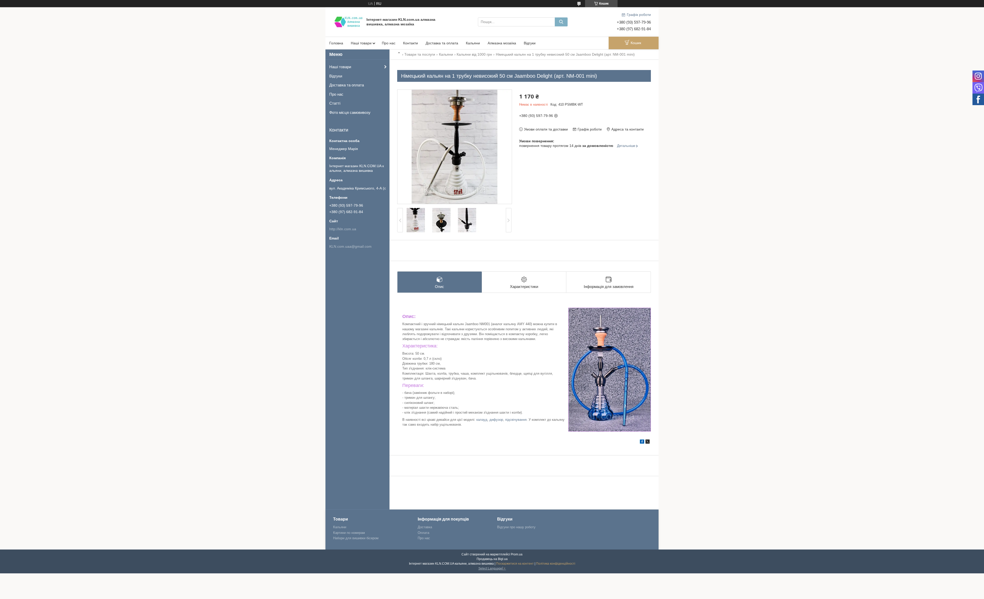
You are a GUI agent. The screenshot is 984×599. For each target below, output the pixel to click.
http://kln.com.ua (342, 229)
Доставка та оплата (442, 43)
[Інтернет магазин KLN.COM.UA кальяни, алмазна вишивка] (348, 21)
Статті (334, 103)
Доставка (425, 527)
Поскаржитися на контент (515, 563)
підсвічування (516, 420)
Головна (336, 43)
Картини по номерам (349, 533)
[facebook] (642, 442)
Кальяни (473, 43)
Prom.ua (516, 554)
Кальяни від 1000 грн (474, 54)
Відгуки (530, 43)
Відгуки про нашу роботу (516, 527)
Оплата (423, 533)
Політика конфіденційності (555, 563)
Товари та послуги (419, 54)
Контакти (410, 43)
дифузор (496, 420)
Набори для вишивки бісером (355, 538)
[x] (647, 442)
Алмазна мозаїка (502, 43)
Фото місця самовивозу (350, 112)
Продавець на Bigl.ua (492, 559)
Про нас (388, 43)
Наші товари (361, 43)
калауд (481, 420)
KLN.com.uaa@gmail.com (350, 246)
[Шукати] (561, 21)
